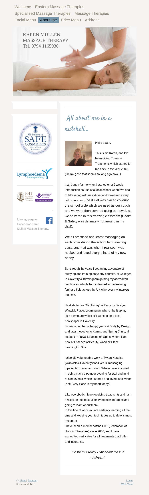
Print (23, 480)
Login (129, 480)
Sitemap (32, 480)
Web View (127, 484)
